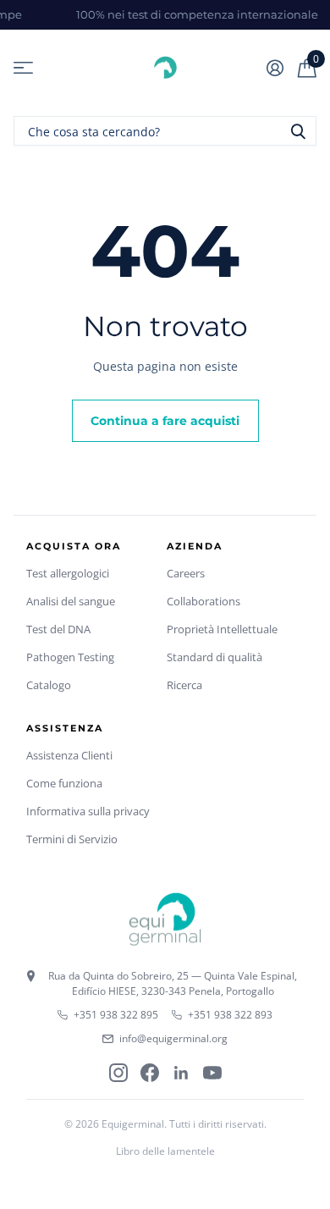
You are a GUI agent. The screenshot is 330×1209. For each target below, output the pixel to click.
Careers (186, 573)
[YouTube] (212, 1072)
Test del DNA (58, 629)
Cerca (297, 131)
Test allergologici (67, 573)
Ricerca (184, 685)
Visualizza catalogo (23, 68)
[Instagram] (118, 1072)
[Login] (274, 67)
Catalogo (48, 685)
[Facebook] (149, 1072)
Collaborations (203, 601)
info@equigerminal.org (173, 1038)
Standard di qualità (214, 657)
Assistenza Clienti (69, 755)
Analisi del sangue (70, 601)
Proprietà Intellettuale (222, 629)
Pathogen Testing (70, 657)
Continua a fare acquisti (165, 420)
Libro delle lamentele (165, 1151)
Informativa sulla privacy (88, 811)
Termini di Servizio (72, 839)
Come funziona (64, 783)
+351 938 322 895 (116, 1015)
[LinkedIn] (181, 1072)
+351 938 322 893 (230, 1015)
